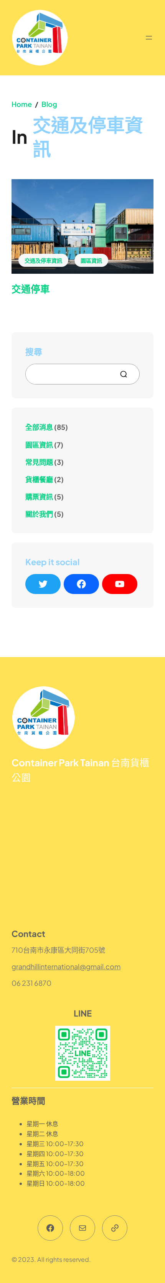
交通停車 (31, 289)
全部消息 (39, 427)
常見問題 (39, 462)
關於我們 (39, 513)
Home (22, 104)
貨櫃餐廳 (39, 479)
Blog (49, 104)
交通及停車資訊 (43, 260)
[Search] (126, 374)
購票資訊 (39, 496)
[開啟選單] (148, 37)
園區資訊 (91, 260)
